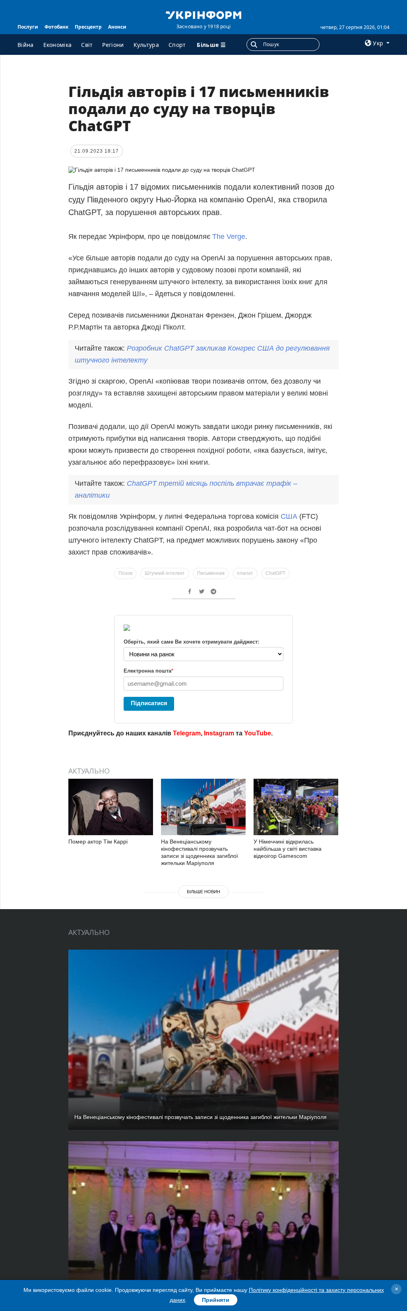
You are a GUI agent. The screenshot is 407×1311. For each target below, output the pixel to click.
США (290, 516)
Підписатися (149, 703)
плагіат (245, 573)
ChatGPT (275, 573)
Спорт (177, 44)
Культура (146, 44)
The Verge (228, 236)
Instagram (219, 733)
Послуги (27, 26)
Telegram (187, 733)
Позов (125, 573)
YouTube (257, 733)
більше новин (203, 891)
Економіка (57, 44)
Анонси (117, 26)
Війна (25, 44)
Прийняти (215, 1300)
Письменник (211, 573)
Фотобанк (56, 26)
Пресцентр (88, 26)
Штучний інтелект (165, 573)
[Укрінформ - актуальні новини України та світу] (203, 14)
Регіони (113, 44)
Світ (87, 44)
